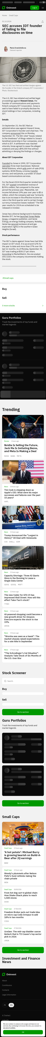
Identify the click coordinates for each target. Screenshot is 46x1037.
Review (6, 441)
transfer (34, 171)
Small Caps (13, 15)
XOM (18, 542)
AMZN (6, 626)
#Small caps (8, 278)
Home (4, 15)
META (19, 456)
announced (16, 133)
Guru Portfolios (14, 720)
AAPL (6, 501)
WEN (6, 882)
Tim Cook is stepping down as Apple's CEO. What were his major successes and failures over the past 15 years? (22, 493)
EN (11, 1005)
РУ (5, 1005)
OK (23, 1032)
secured (14, 224)
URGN (6, 940)
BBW (6, 863)
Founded (6, 163)
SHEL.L (12, 542)
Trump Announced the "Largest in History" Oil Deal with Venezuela (21, 536)
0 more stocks (8, 305)
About (4, 981)
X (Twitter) (6, 1015)
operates (6, 166)
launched (24, 216)
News (6, 487)
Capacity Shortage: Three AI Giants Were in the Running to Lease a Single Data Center (21, 578)
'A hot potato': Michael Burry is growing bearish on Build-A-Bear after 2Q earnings (22, 855)
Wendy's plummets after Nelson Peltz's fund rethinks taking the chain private (20, 876)
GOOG (6, 585)
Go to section (23, 712)
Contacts (5, 990)
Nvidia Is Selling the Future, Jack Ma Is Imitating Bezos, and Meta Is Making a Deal (21, 448)
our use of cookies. (9, 1028)
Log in (34, 8)
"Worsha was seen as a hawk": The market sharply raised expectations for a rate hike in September (21, 639)
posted (13, 184)
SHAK (6, 902)
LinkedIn (5, 1020)
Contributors (7, 985)
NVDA (6, 456)
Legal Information (9, 995)
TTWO (6, 604)
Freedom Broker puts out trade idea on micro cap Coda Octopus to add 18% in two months (22, 915)
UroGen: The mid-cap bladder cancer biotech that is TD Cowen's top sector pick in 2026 (22, 934)
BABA (13, 456)
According (6, 254)
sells (24, 168)
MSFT (20, 585)
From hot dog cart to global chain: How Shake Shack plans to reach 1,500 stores (21, 895)
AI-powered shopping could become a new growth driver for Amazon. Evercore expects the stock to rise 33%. (23, 618)
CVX (5, 542)
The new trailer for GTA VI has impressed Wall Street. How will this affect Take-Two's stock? (22, 597)
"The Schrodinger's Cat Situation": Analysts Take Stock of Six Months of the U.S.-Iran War (22, 656)
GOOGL (13, 585)
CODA (6, 921)
